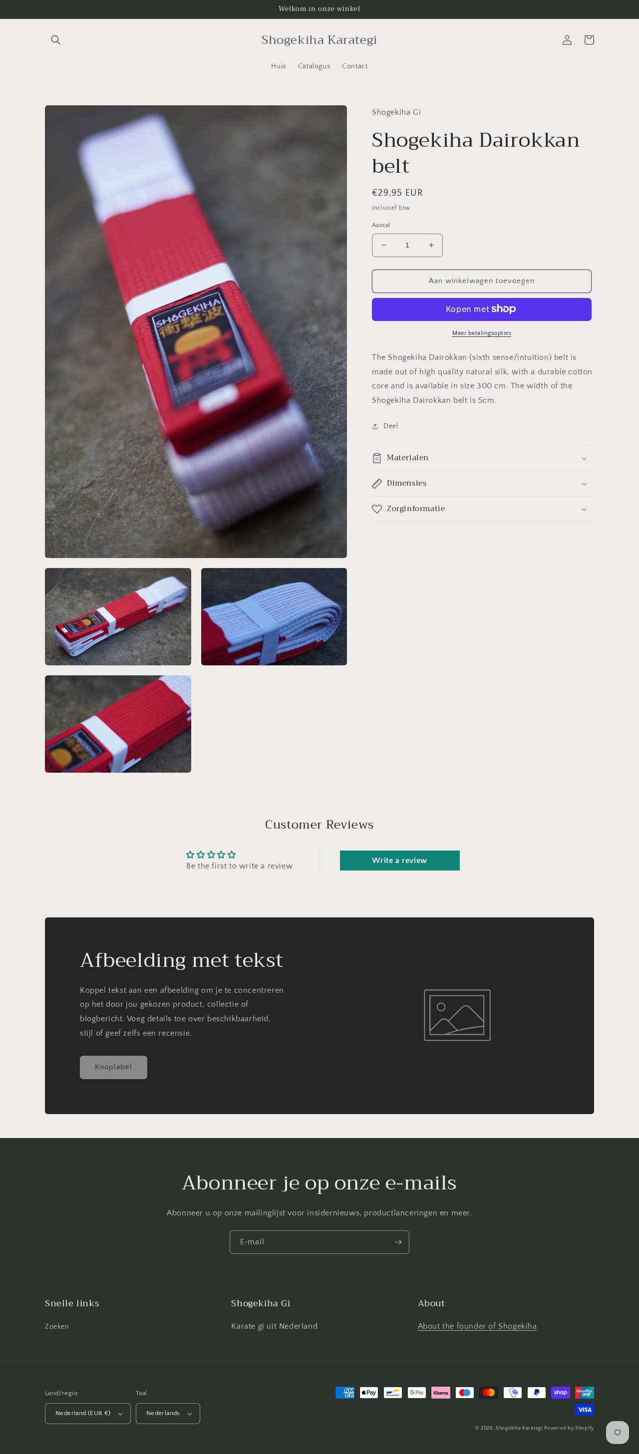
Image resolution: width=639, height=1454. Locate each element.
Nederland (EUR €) (83, 1413)
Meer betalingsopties (481, 332)
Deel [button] (390, 426)
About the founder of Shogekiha (477, 1326)
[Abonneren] (398, 1242)
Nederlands (163, 1413)
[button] (56, 40)
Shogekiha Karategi (519, 1428)
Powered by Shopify (569, 1428)
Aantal (381, 225)
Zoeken (57, 1327)
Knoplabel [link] (113, 1067)
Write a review (399, 860)
